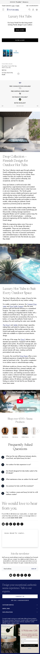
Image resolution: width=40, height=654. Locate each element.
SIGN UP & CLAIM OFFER (29, 645)
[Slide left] (2, 105)
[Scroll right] (37, 435)
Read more (20, 30)
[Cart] (37, 10)
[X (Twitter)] (18, 529)
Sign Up (33, 576)
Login (13, 5)
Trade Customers (6, 6)
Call (28, 6)
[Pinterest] (14, 529)
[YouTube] (3, 529)
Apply (17, 5)
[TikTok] (10, 529)
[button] (4, 9)
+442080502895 (34, 5)
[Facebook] (21, 529)
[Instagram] (7, 529)
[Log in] (33, 10)
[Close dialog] (38, 626)
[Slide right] (37, 105)
